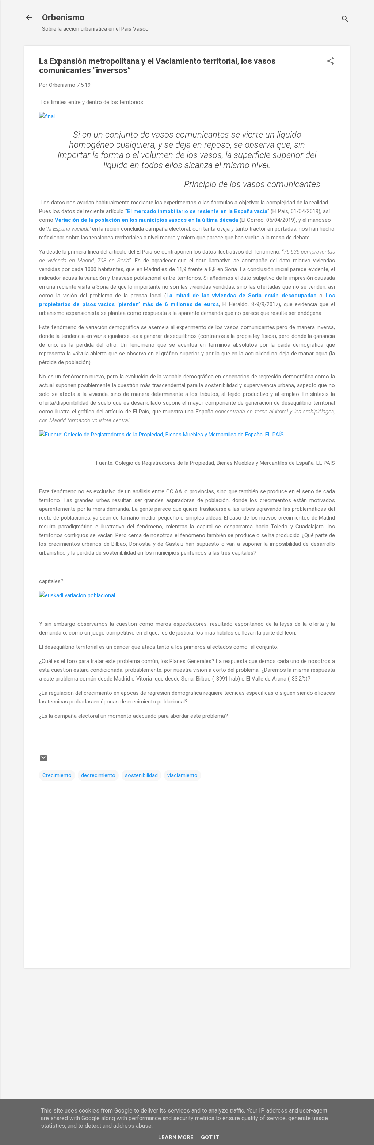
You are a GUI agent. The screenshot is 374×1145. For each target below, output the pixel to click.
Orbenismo (63, 17)
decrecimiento (98, 775)
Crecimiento (57, 775)
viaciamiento (182, 775)
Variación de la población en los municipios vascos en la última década (146, 220)
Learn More (176, 1137)
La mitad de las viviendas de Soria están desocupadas (241, 295)
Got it (210, 1137)
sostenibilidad (141, 775)
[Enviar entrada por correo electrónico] (43, 760)
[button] (330, 62)
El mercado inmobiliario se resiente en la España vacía (197, 211)
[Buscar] (345, 20)
